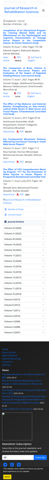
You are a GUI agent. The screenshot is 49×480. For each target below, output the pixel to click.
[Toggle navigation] (43, 10)
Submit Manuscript (11, 358)
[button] (30, 471)
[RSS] (19, 465)
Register (38, 2)
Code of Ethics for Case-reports (17, 408)
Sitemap (6, 365)
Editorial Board (9, 355)
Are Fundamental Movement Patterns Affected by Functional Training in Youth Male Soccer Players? (24, 142)
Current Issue (14, 214)
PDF (25, 131)
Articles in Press (15, 209)
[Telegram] (5, 465)
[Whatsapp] (12, 465)
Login (21, 2)
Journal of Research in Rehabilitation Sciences (21, 10)
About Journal (9, 352)
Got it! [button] (7, 477)
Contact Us (7, 361)
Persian (11, 2)
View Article (9, 131)
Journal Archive (16, 221)
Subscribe (40, 457)
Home (5, 349)
